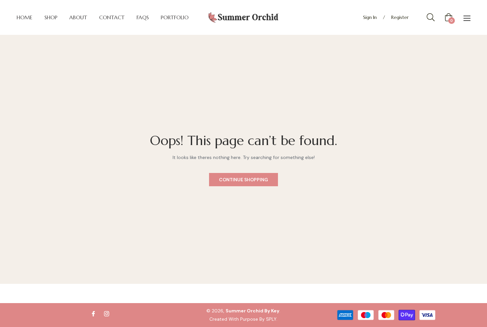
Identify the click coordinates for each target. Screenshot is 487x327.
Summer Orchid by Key (252, 311)
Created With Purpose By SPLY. (243, 319)
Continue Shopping (243, 180)
